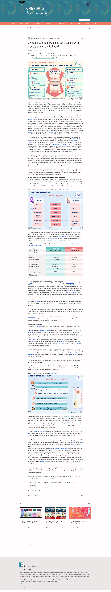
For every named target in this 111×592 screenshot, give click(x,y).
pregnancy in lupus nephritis (56, 482)
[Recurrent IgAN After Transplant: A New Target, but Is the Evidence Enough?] (31, 513)
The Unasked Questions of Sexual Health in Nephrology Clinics (79, 522)
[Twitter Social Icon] (21, 584)
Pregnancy (39, 482)
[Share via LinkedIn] (35, 490)
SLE (73, 482)
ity (46, 13)
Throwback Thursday (40, 28)
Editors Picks (30, 28)
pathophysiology (32, 482)
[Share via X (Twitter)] (32, 490)
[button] (89, 28)
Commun (35, 13)
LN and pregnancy (67, 482)
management (46, 482)
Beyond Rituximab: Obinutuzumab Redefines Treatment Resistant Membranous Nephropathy (54, 522)
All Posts (22, 28)
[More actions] (82, 38)
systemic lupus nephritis (33, 485)
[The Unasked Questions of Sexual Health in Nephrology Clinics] (80, 513)
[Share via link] (39, 490)
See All (89, 503)
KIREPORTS (35, 8)
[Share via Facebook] (28, 490)
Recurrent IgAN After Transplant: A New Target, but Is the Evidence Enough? (30, 522)
